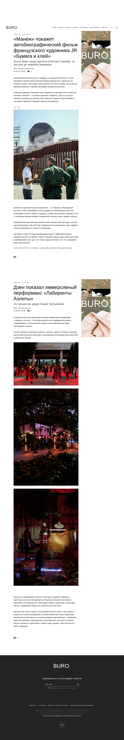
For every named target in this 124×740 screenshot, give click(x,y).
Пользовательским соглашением (52, 716)
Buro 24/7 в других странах (58, 705)
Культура (68, 27)
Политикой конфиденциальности (71, 716)
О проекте (42, 705)
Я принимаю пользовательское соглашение (63, 688)
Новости (104, 27)
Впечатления (94, 27)
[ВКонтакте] (28, 71)
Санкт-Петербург (21, 248)
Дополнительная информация (81, 705)
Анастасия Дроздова (26, 68)
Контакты (32, 705)
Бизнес (75, 27)
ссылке (43, 214)
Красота (61, 27)
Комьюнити (84, 27)
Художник (43, 248)
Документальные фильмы (60, 248)
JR (30, 248)
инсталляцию (42, 234)
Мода (54, 27)
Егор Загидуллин (24, 308)
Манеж (35, 248)
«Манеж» (43, 78)
